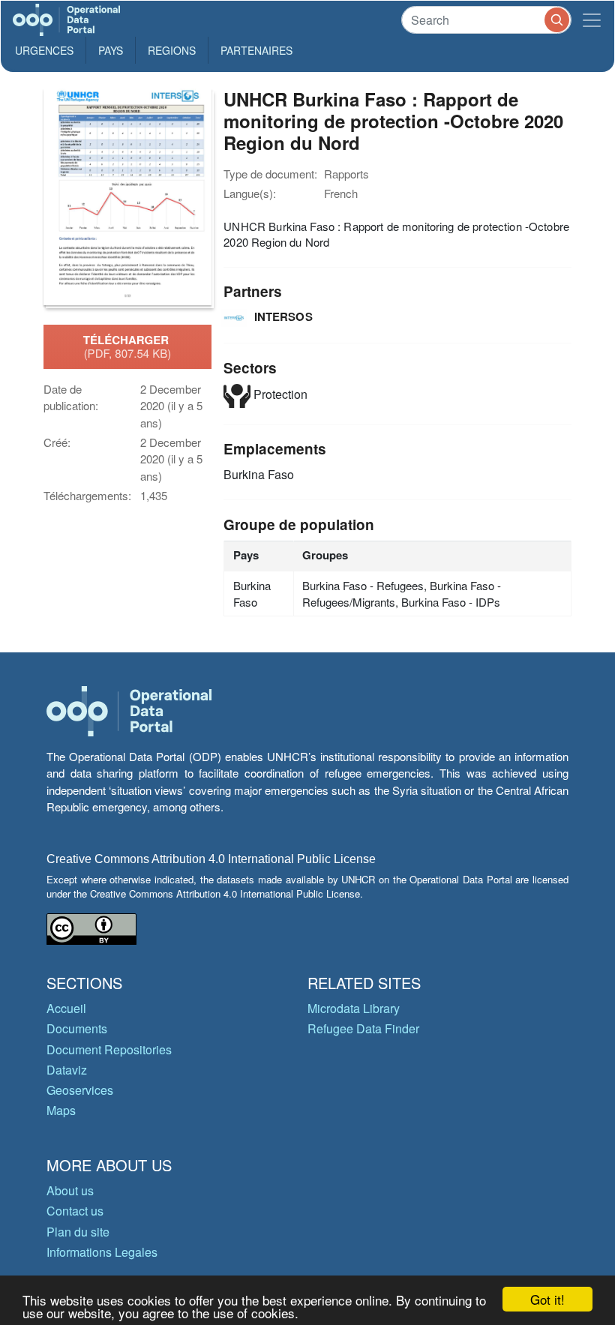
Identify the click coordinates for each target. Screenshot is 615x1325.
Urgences (44, 50)
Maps (61, 1110)
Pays (110, 50)
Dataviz (66, 1069)
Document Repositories (109, 1049)
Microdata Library (354, 1008)
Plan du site (78, 1231)
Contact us (75, 1210)
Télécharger (127, 346)
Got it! (547, 1299)
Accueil (66, 1008)
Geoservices (79, 1090)
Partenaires (256, 50)
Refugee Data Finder (363, 1028)
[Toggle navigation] (592, 20)
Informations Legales (102, 1252)
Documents (76, 1028)
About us (70, 1190)
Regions (172, 50)
